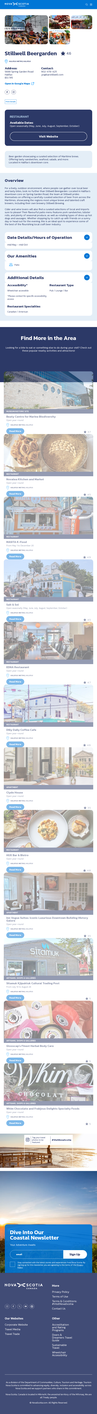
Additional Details (25, 277)
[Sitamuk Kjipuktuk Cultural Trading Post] (48, 957)
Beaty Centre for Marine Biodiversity (31, 416)
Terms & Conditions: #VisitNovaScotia (64, 1302)
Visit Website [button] (48, 136)
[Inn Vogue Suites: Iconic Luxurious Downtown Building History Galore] (48, 891)
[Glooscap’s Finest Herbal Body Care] (48, 1019)
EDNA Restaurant (17, 667)
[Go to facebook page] (7, 93)
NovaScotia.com (39, 1402)
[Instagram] (28, 1142)
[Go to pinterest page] (32, 1306)
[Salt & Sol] (48, 578)
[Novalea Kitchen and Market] (48, 453)
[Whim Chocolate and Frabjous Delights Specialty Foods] (48, 1082)
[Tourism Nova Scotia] (17, 4)
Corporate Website (16, 1325)
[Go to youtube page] (25, 1306)
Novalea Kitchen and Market (25, 479)
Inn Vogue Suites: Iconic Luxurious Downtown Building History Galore (47, 919)
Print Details (11, 101)
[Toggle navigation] (91, 4)
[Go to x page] (19, 1306)
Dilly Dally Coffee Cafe (21, 730)
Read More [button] (15, 431)
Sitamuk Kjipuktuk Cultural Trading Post (32, 983)
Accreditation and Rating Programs (60, 1327)
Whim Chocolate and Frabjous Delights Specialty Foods (42, 1108)
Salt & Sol (12, 604)
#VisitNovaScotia (61, 1140)
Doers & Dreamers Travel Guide (62, 1337)
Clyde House (14, 792)
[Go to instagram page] (13, 93)
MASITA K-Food (16, 542)
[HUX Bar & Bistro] (48, 829)
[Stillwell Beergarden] (26, 29)
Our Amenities (22, 256)
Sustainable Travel (59, 1346)
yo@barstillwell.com (52, 74)
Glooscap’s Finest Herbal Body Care (30, 1046)
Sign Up (74, 1254)
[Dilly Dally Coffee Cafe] (48, 703)
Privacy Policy (60, 1292)
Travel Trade (12, 1334)
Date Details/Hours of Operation (39, 237)
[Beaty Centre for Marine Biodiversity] (48, 390)
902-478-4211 (49, 71)
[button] (87, 5)
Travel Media (12, 1329)
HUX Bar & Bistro (17, 855)
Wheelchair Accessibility (59, 1353)
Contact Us (58, 1308)
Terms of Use (60, 1296)
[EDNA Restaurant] (48, 641)
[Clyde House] (48, 766)
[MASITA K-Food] (48, 515)
